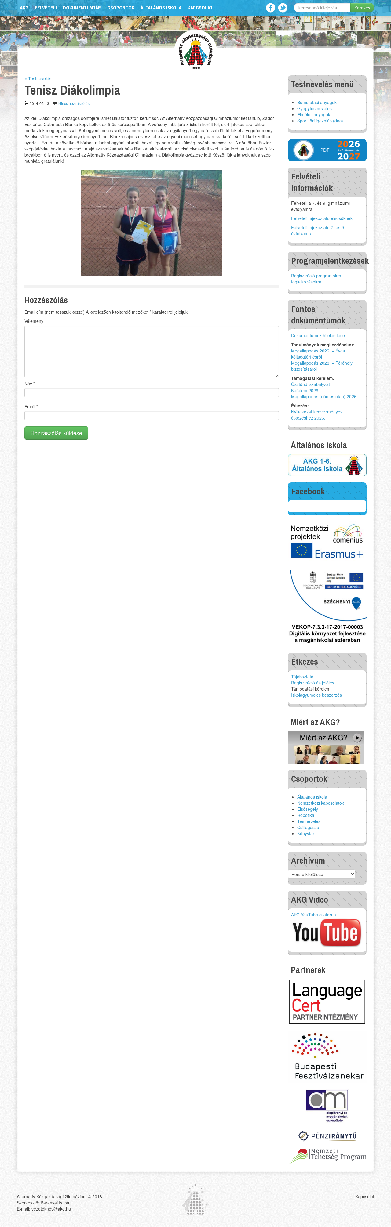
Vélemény (33, 321)
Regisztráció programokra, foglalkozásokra (316, 278)
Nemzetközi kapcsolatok (320, 803)
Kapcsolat (200, 8)
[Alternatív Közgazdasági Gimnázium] (196, 50)
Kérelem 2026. (305, 390)
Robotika (305, 815)
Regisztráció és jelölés (312, 683)
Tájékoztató (302, 676)
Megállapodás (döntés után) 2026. (324, 396)
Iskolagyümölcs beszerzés (316, 695)
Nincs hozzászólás (74, 103)
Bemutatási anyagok (317, 102)
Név (29, 384)
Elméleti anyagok (313, 114)
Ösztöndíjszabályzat (310, 384)
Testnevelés (308, 821)
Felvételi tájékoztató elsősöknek (322, 218)
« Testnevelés (37, 78)
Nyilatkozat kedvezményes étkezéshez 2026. (316, 415)
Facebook (270, 8)
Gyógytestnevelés (314, 108)
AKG (24, 8)
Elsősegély (307, 809)
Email (31, 406)
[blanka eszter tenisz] (151, 223)
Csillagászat (308, 827)
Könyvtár (305, 833)
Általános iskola (161, 8)
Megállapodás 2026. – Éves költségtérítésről (318, 354)
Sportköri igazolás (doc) (320, 120)
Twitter (282, 8)
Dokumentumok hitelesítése (318, 335)
